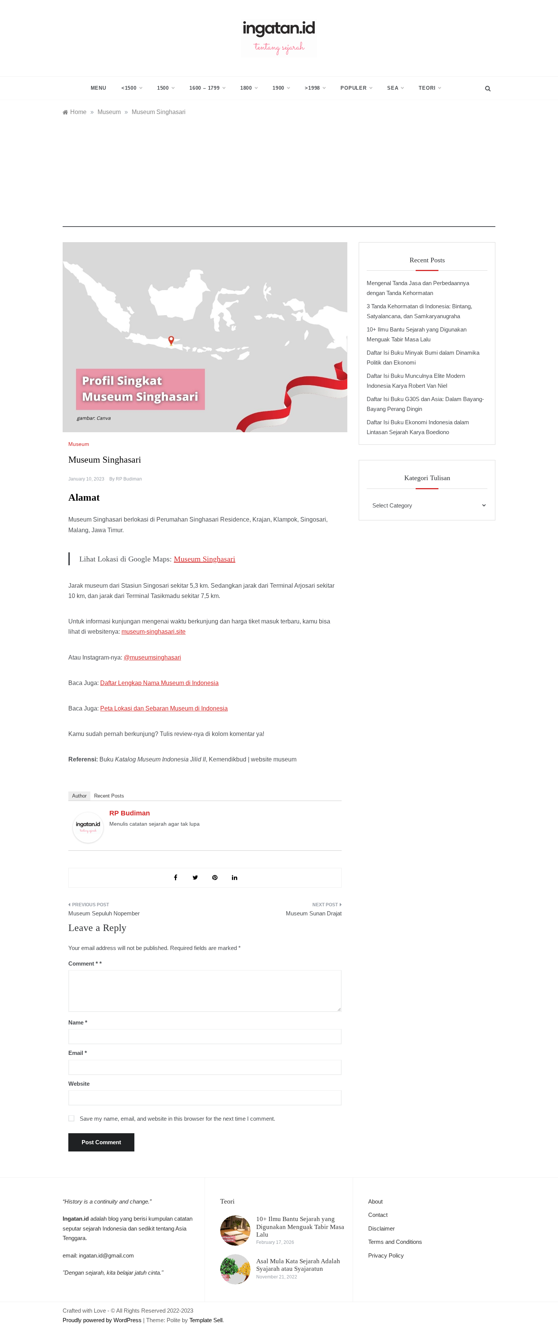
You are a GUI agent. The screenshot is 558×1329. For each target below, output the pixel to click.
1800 (246, 88)
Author (79, 796)
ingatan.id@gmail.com (106, 1255)
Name (77, 1022)
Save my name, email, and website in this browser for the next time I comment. (177, 1118)
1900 (278, 88)
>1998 (312, 88)
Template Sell (205, 1320)
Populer (353, 88)
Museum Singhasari (204, 559)
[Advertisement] (279, 174)
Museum (78, 444)
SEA (392, 88)
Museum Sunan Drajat (314, 913)
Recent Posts (109, 796)
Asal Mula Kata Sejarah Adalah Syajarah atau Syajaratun (298, 1265)
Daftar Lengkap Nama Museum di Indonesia (159, 683)
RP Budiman (129, 479)
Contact (378, 1215)
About (375, 1201)
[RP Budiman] (88, 827)
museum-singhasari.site (153, 631)
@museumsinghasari (152, 657)
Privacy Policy (386, 1255)
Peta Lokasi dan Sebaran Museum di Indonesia (164, 708)
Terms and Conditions (395, 1242)
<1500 (129, 88)
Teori (427, 88)
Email (77, 1053)
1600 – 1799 (204, 88)
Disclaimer (381, 1228)
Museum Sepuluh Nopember (104, 913)
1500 (163, 88)
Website (79, 1083)
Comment (83, 963)
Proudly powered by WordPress (103, 1320)
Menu (98, 88)
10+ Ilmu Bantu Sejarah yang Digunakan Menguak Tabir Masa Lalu (300, 1226)
